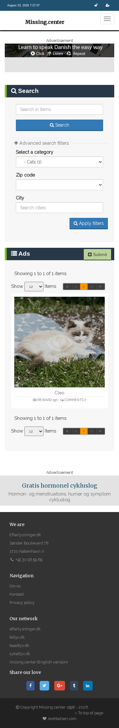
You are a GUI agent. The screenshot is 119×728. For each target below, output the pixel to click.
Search (61, 125)
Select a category (34, 152)
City (20, 197)
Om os (15, 586)
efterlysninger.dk (25, 629)
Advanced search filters (43, 143)
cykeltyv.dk (20, 653)
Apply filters (91, 223)
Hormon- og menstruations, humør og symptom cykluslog (60, 492)
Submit (99, 254)
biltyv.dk (17, 637)
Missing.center (44, 22)
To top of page (90, 713)
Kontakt (17, 594)
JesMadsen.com (61, 718)
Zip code (25, 174)
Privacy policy (22, 602)
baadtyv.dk (19, 645)
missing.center (23, 662)
